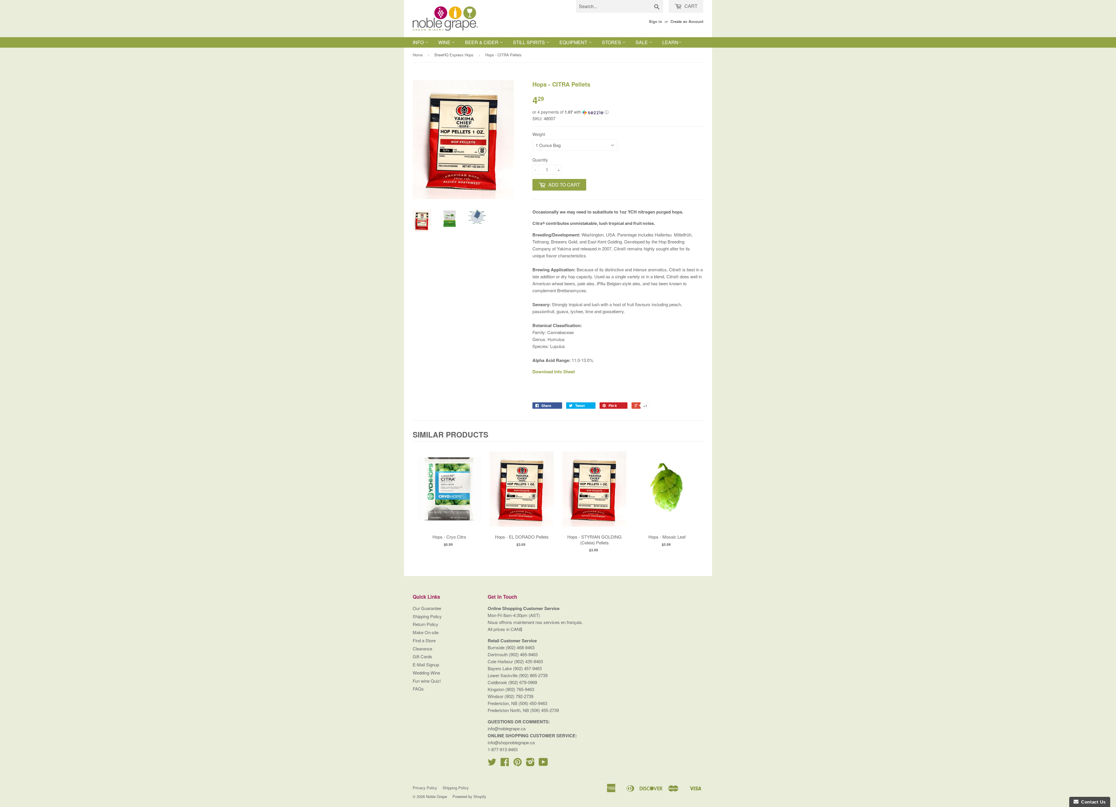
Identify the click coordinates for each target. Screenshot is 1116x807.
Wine (445, 42)
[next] (697, 499)
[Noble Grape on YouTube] (543, 764)
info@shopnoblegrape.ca (511, 742)
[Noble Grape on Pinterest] (517, 764)
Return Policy (425, 624)
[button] (617, 112)
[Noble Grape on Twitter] (492, 764)
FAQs (418, 689)
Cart (690, 6)
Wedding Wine (426, 673)
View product (449, 495)
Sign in (655, 21)
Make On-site (426, 632)
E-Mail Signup (426, 664)
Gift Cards (422, 656)
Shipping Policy (427, 616)
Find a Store (424, 640)
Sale (642, 42)
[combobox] (619, 6)
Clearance (422, 648)
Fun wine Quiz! (427, 681)
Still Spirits (529, 42)
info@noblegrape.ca (506, 728)
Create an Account (686, 21)
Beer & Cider (482, 42)
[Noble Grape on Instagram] (530, 764)
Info (419, 42)
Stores (612, 42)
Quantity (540, 160)
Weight (538, 134)
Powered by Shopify (469, 796)
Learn (670, 42)
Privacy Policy (425, 787)
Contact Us (1092, 801)
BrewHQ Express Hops (453, 55)
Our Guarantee (427, 608)
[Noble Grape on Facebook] (504, 764)
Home (418, 55)
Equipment (574, 42)
